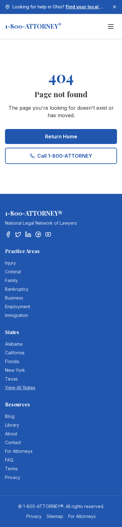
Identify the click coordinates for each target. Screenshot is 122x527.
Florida (12, 361)
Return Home (61, 136)
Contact (13, 442)
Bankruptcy (16, 289)
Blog (9, 416)
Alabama (14, 344)
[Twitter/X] (18, 234)
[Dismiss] (114, 7)
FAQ (9, 459)
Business (14, 297)
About (11, 433)
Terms (11, 468)
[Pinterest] (38, 234)
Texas (11, 378)
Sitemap (55, 516)
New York (15, 370)
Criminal (13, 271)
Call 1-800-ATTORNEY (64, 156)
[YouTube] (48, 234)
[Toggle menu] (110, 26)
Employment (17, 306)
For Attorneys (19, 451)
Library (12, 425)
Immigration (16, 315)
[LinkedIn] (28, 234)
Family (11, 280)
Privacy (12, 477)
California (14, 352)
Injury (10, 263)
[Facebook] (8, 234)
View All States (20, 387)
